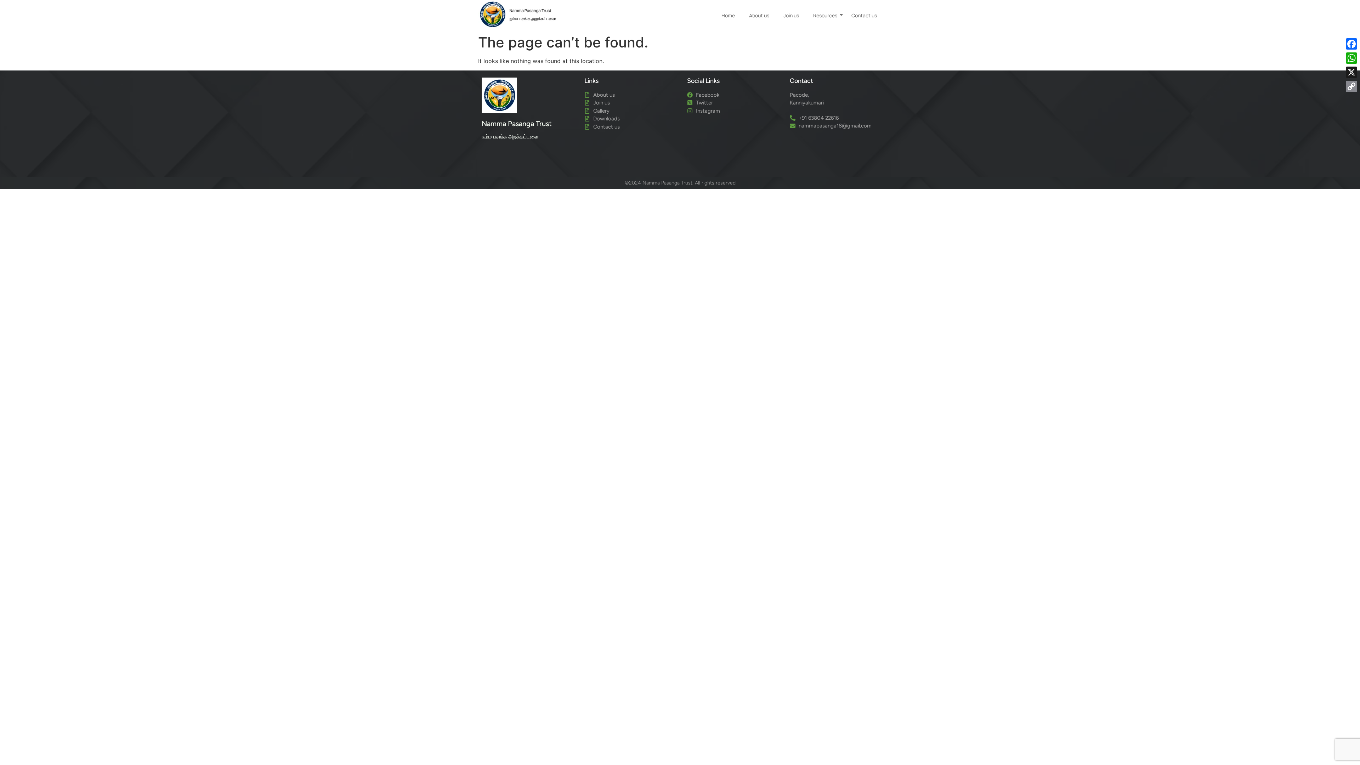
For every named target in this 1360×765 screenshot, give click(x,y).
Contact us (864, 15)
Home (728, 15)
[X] (1351, 72)
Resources (825, 15)
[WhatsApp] (1351, 58)
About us (759, 15)
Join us (791, 15)
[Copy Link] (1351, 86)
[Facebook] (1351, 44)
